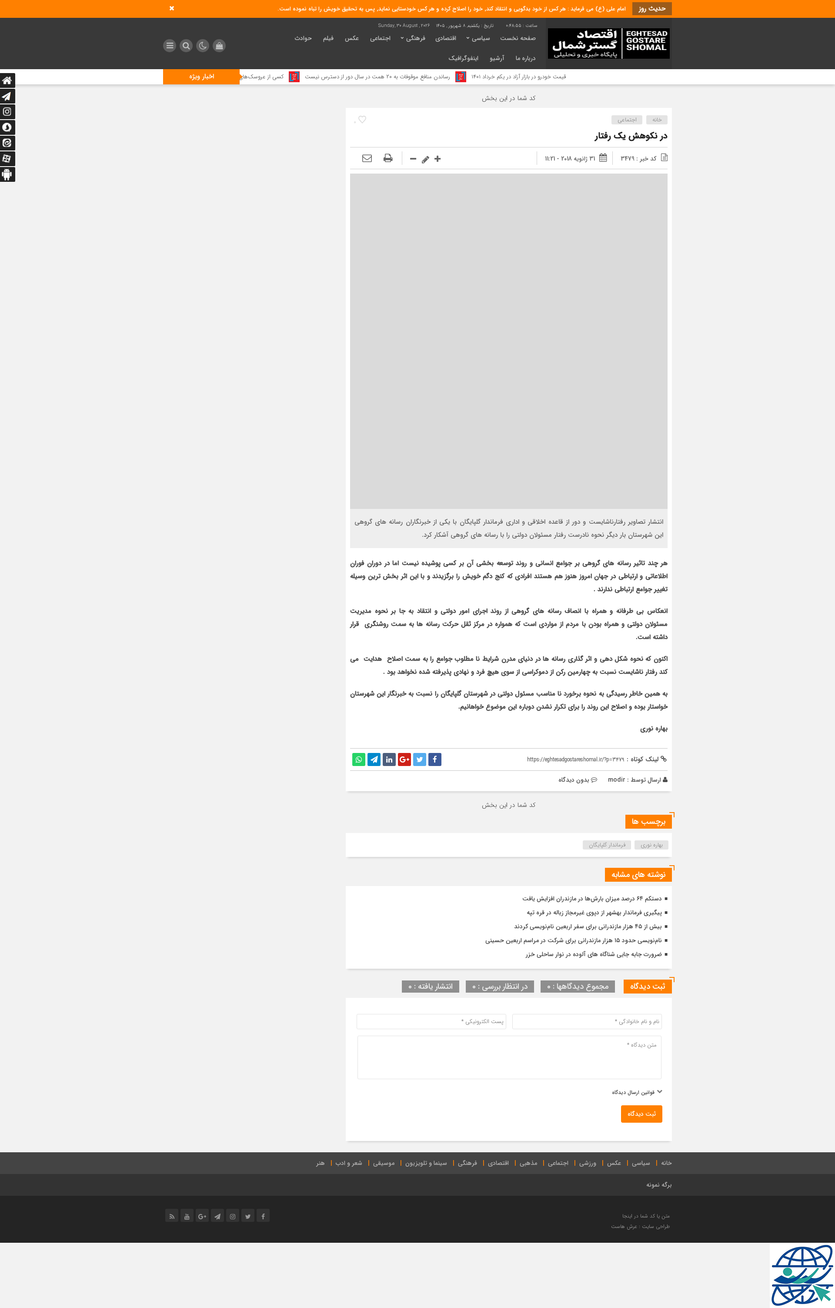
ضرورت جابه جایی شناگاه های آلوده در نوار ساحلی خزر (594, 954)
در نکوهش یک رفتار (631, 136)
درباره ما (526, 58)
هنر (320, 1163)
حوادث (303, 38)
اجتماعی (380, 38)
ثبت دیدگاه (642, 1114)
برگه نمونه (659, 1185)
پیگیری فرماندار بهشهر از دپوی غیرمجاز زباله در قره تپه (594, 912)
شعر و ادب (349, 1163)
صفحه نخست (518, 38)
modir (616, 780)
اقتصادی (445, 38)
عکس (352, 38)
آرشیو (497, 58)
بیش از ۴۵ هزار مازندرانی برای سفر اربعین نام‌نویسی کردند (588, 926)
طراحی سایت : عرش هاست (640, 1226)
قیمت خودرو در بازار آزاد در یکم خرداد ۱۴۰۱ (559, 76)
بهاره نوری (652, 845)
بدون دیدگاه (573, 780)
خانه (657, 119)
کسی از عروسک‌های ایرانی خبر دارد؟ (283, 76)
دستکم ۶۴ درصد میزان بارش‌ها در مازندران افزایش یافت (592, 898)
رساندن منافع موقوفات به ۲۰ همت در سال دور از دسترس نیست (418, 76)
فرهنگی (415, 38)
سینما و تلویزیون (426, 1163)
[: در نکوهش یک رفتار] (367, 159)
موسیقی (383, 1163)
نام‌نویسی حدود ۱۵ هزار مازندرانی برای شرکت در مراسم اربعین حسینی (573, 940)
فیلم (328, 38)
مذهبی (528, 1163)
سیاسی (481, 38)
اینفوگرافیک (463, 58)
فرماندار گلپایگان (607, 845)
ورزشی (587, 1163)
